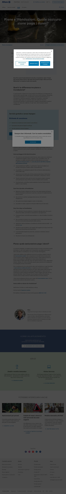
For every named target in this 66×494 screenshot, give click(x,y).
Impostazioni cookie (22, 63)
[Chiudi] (51, 51)
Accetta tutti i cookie (45, 63)
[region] (33, 58)
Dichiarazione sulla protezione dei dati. (35, 58)
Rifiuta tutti (34, 63)
